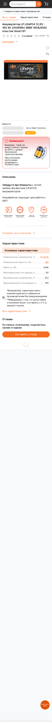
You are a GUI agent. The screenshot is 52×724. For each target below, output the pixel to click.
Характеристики (29, 17)
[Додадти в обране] (47, 48)
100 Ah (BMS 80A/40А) (13, 128)
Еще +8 (30, 133)
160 (47, 262)
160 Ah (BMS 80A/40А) (13, 133)
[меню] (5, 4)
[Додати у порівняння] (47, 54)
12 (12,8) (44, 257)
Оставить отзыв (26, 334)
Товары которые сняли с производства (22, 11)
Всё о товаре (9, 17)
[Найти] (39, 4)
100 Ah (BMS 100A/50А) (36, 128)
